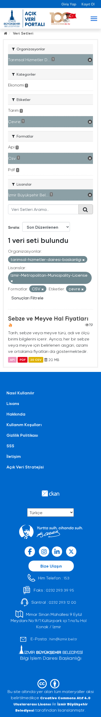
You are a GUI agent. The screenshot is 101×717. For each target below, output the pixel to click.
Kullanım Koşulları (24, 424)
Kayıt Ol (88, 4)
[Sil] (83, 260)
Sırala (13, 227)
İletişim (13, 456)
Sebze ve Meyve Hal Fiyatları (48, 318)
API (12, 360)
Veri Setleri (23, 33)
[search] (85, 209)
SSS (10, 445)
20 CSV (35, 360)
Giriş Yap (68, 4)
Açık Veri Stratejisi (25, 466)
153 (66, 578)
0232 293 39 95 (60, 590)
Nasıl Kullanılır (20, 392)
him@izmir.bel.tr (63, 638)
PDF (23, 360)
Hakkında (15, 414)
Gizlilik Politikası (22, 435)
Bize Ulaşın (51, 566)
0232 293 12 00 (62, 602)
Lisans (12, 403)
